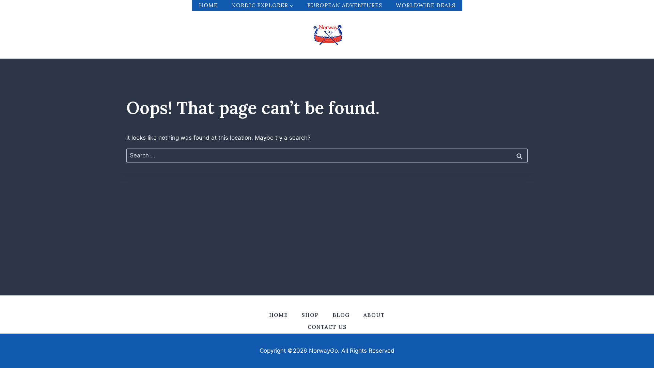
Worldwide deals (425, 5)
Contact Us (327, 326)
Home (208, 5)
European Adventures (344, 5)
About (374, 314)
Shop (310, 314)
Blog (341, 314)
